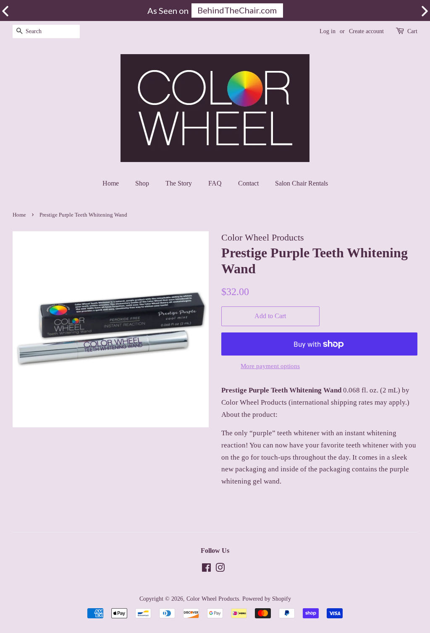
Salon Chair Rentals (301, 183)
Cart (412, 31)
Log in (328, 31)
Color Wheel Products (212, 598)
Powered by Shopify (266, 598)
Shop (142, 183)
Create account (366, 31)
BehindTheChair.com (237, 10)
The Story (178, 183)
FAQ (215, 183)
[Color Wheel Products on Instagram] (220, 569)
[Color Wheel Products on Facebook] (206, 569)
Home (110, 183)
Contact (248, 183)
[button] (425, 11)
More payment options (270, 366)
